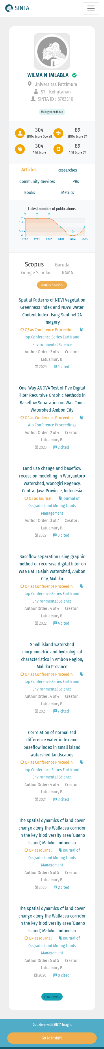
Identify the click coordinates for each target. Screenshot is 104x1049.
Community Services (37, 181)
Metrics (67, 192)
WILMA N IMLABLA (47, 75)
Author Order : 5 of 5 (42, 872)
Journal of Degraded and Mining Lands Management (54, 506)
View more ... (52, 996)
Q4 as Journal (40, 850)
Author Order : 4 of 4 (42, 608)
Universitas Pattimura (55, 84)
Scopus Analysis (52, 285)
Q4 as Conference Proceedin (48, 417)
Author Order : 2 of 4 (42, 351)
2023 (42, 447)
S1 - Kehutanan (55, 92)
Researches (67, 170)
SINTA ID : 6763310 (55, 99)
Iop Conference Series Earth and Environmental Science (52, 341)
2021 (42, 711)
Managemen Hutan (52, 112)
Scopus (34, 264)
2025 (42, 366)
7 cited (63, 711)
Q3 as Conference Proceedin (48, 329)
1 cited (63, 366)
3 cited (63, 799)
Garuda (62, 265)
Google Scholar (36, 273)
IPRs (75, 181)
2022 (42, 535)
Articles (28, 170)
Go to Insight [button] (52, 1038)
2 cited (63, 447)
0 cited (63, 535)
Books (29, 192)
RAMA (67, 273)
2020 (42, 887)
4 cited (63, 623)
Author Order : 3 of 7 (42, 520)
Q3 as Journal (39, 498)
